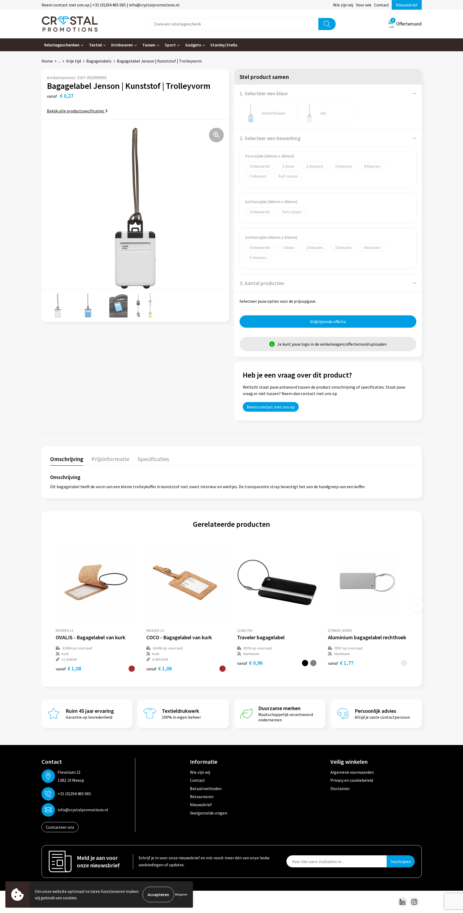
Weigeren (181, 894)
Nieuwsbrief (407, 5)
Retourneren (202, 796)
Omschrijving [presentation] (66, 459)
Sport (170, 45)
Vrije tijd (73, 61)
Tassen (148, 45)
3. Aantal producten (262, 283)
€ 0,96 (250, 662)
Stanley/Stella (223, 45)
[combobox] (233, 24)
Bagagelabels (98, 61)
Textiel (95, 45)
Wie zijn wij (343, 5)
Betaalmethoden (206, 788)
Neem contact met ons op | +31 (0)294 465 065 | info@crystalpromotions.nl (111, 5)
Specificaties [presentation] (153, 459)
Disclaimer (340, 788)
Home (47, 61)
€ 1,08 (68, 668)
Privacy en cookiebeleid (351, 780)
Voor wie (363, 5)
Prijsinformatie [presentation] (110, 459)
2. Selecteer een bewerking (270, 138)
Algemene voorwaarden (352, 772)
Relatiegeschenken (62, 45)
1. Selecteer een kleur (264, 93)
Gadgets (193, 45)
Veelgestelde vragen (208, 813)
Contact (381, 5)
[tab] (66, 460)
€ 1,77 (340, 662)
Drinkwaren (122, 45)
